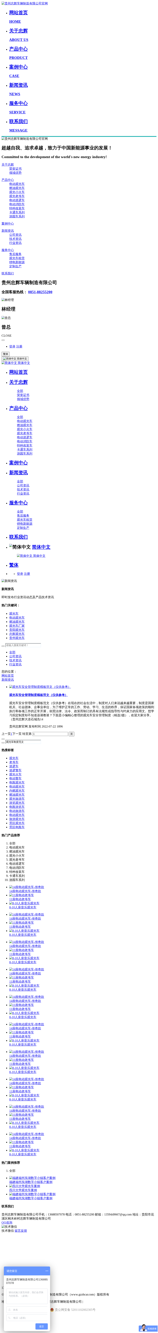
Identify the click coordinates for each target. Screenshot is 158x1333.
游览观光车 (17, 802)
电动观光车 (17, 184)
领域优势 (15, 172)
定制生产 (15, 266)
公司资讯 (15, 234)
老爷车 (13, 762)
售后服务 (15, 254)
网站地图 (8, 1263)
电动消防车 (17, 204)
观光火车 (15, 774)
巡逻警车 (15, 770)
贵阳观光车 (17, 629)
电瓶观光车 (17, 782)
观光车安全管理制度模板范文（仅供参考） (38, 695)
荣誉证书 (15, 168)
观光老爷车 (17, 196)
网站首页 (18, 372)
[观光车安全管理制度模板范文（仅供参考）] (40, 686)
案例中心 (8, 223)
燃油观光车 (17, 188)
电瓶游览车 (17, 806)
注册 (19, 346)
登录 (12, 346)
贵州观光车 (17, 638)
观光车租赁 (17, 258)
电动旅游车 (17, 811)
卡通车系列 (17, 212)
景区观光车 (17, 823)
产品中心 (8, 179)
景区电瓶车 (17, 827)
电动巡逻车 (17, 200)
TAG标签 (8, 1247)
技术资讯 (15, 238)
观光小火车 (17, 192)
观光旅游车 (17, 798)
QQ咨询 (7, 1222)
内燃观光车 (17, 790)
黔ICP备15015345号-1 (98, 1301)
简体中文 (23, 363)
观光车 (13, 613)
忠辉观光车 (17, 633)
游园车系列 (17, 216)
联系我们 (8, 273)
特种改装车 (17, 208)
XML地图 (8, 1255)
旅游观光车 (17, 819)
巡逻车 (13, 766)
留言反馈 (21, 1230)
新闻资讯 (8, 230)
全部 (20, 391)
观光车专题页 (11, 1239)
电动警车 (15, 778)
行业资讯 (15, 242)
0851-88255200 (40, 292)
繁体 (5, 354)
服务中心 (8, 250)
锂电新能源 (17, 262)
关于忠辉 (8, 164)
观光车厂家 (17, 625)
